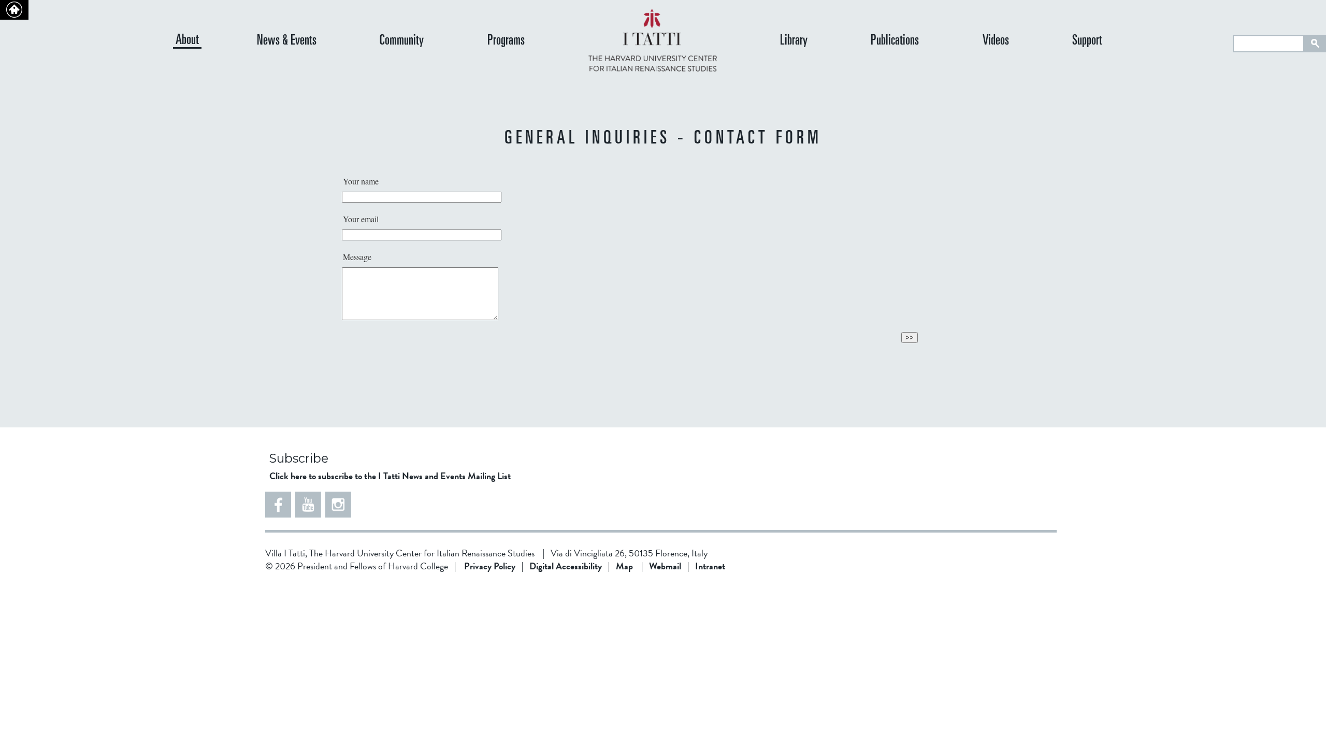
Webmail (665, 566)
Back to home (14, 10)
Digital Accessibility (565, 566)
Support (1087, 41)
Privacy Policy (489, 566)
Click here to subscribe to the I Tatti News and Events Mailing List (390, 476)
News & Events (286, 41)
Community (402, 41)
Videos (996, 41)
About (187, 41)
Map (624, 566)
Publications (895, 41)
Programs (506, 41)
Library (794, 41)
